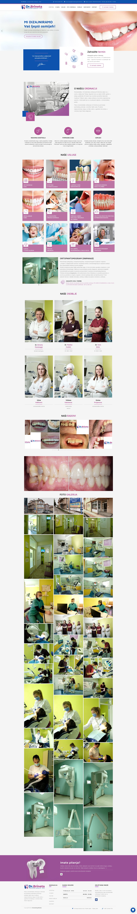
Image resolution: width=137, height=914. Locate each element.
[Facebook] (61, 874)
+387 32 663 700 (58, 1)
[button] (24, 270)
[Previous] (2, 31)
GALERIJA (51, 901)
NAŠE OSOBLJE (53, 898)
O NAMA (51, 893)
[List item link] (107, 908)
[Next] (135, 31)
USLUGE (51, 895)
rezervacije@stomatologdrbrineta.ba (74, 1)
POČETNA (51, 890)
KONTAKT (51, 904)
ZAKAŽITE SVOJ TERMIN (74, 281)
